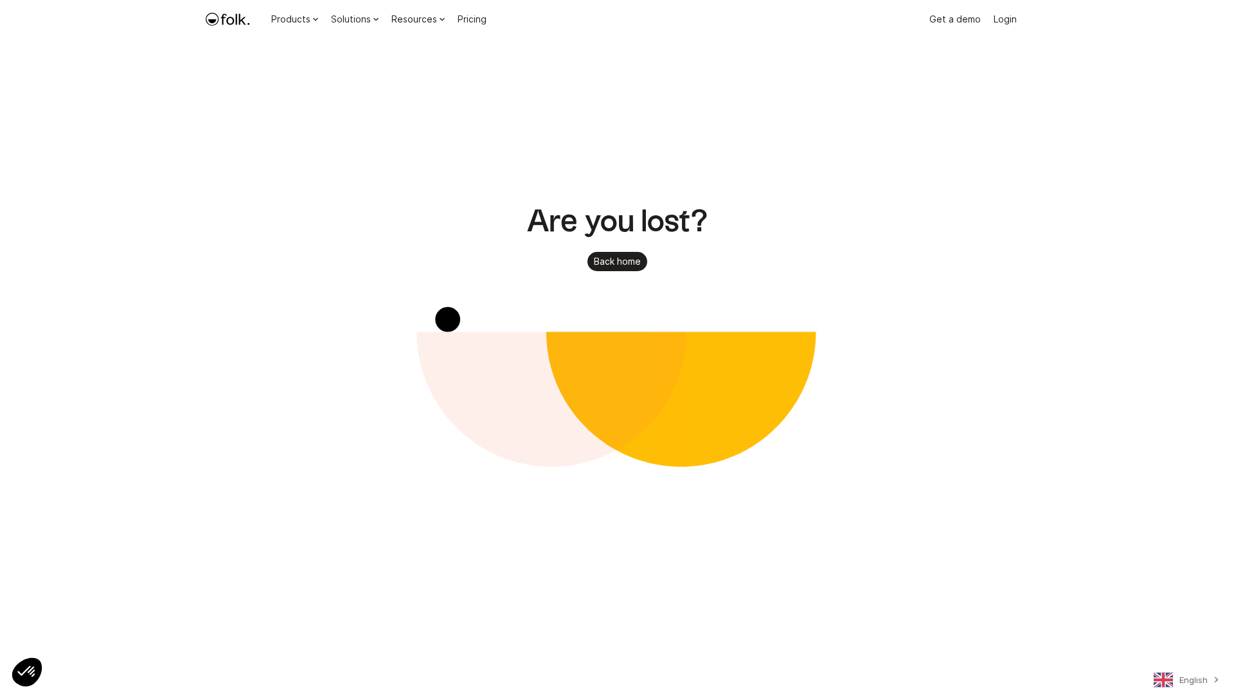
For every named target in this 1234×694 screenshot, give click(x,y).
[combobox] (1184, 682)
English (1193, 680)
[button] (27, 672)
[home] (227, 19)
